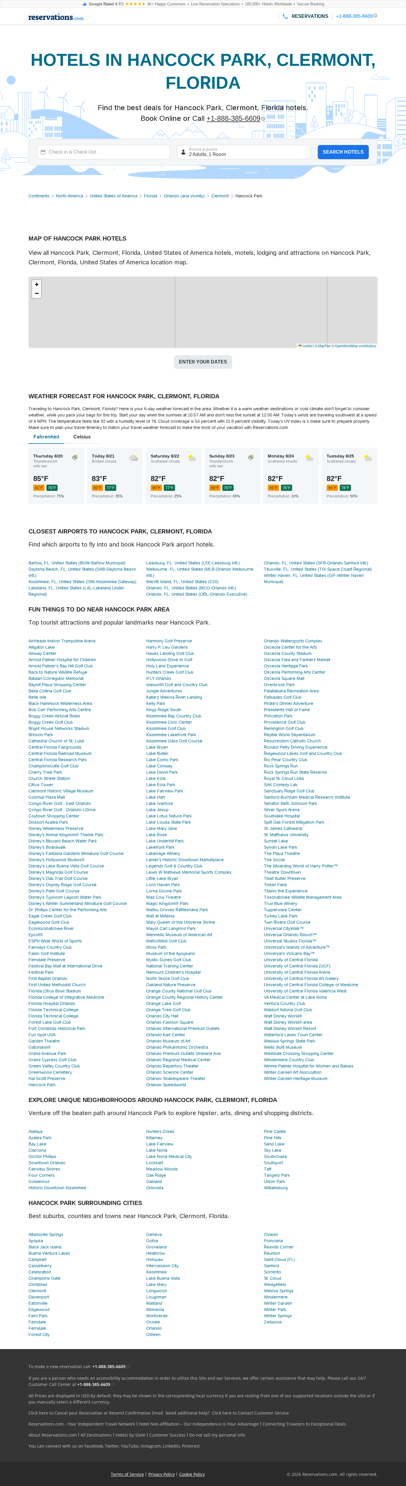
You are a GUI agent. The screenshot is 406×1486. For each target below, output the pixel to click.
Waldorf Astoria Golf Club (288, 1009)
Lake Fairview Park (164, 791)
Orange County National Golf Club (179, 991)
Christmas (38, 1284)
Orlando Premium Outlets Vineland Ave (183, 1053)
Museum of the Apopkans (170, 953)
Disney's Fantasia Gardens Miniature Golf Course (76, 853)
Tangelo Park (277, 1175)
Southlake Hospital (282, 816)
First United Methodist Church (57, 984)
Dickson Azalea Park (48, 822)
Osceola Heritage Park (286, 666)
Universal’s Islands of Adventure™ (297, 947)
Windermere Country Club (289, 1059)
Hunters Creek (160, 1131)
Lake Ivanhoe (159, 803)
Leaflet (307, 345)
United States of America (113, 195)
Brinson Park (41, 734)
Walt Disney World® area (288, 1022)
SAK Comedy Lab (281, 784)
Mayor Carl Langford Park (171, 928)
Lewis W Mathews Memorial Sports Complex (189, 872)
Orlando (154, 1328)
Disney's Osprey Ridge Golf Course (63, 884)
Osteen (153, 1334)
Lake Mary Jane (161, 828)
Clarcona (37, 1150)
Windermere (276, 1297)
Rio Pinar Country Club (285, 759)
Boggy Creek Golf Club (51, 722)
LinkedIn (171, 1446)
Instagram (151, 1446)
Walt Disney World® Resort (290, 1028)
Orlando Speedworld (166, 1084)
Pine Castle (275, 1131)
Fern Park (38, 1315)
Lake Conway (159, 766)
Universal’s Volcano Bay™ (289, 953)
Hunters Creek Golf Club (169, 672)
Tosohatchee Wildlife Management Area (303, 897)
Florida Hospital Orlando (52, 1003)
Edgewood (39, 1309)
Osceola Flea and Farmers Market (297, 659)
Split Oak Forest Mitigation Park (294, 822)
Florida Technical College (53, 1009)
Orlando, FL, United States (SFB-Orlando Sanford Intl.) (316, 563)
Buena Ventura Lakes (49, 1253)
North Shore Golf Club (167, 978)
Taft (267, 1169)
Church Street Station (49, 778)
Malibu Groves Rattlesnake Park (177, 909)
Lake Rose (156, 834)
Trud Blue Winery (280, 903)
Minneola (155, 1309)
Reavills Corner (279, 1247)
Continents (39, 195)
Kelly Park (155, 703)
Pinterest (191, 1446)
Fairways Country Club (50, 947)
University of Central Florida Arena (297, 972)
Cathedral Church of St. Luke (56, 741)
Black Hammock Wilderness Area (60, 703)
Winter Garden (278, 1303)
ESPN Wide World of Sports (55, 941)
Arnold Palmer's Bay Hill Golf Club (61, 666)
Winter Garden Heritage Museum (296, 1078)
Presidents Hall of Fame (287, 709)
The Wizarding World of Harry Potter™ (301, 866)
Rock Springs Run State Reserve (295, 772)
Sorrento (272, 1272)
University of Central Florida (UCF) (297, 966)
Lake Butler (157, 753)
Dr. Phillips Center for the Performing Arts (68, 909)
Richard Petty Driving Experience (296, 747)
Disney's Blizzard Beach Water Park (63, 841)
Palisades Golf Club (282, 697)
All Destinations (96, 1435)
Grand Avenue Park (47, 1053)
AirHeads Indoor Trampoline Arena (62, 641)
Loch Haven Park (163, 884)
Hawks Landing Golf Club (170, 653)
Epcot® (36, 934)
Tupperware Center (283, 909)
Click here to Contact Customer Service (250, 1413)
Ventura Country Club (284, 1003)
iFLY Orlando (158, 678)
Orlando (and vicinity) (184, 195)
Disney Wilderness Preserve (56, 828)
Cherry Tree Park (45, 772)
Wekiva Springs (279, 1290)
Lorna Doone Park (164, 891)
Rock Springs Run (281, 766)
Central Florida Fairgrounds (55, 747)
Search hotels (343, 151)
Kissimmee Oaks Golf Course (174, 741)
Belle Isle (37, 697)
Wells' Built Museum (283, 1047)
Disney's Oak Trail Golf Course (58, 878)
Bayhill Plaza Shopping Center (57, 684)
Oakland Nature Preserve (171, 984)
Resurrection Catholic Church (292, 741)
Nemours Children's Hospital (173, 972)
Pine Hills (272, 1137)
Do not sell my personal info (217, 1435)
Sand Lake (274, 1144)
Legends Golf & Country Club (174, 866)
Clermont (220, 195)
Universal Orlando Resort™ (290, 934)
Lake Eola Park (160, 784)
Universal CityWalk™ (284, 928)
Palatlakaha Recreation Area (291, 691)
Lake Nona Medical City (169, 1156)
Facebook (93, 1446)
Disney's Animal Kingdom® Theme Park (66, 834)
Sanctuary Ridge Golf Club (289, 791)
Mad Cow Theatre (163, 897)
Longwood (156, 1290)
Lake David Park (162, 772)
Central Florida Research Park (58, 759)
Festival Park (41, 972)
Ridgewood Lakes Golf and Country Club (303, 753)
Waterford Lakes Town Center (293, 1034)
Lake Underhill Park (165, 841)
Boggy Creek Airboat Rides (54, 716)
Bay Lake (37, 1144)
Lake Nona (156, 1150)
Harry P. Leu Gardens (167, 647)
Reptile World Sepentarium (289, 734)
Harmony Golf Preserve (169, 641)
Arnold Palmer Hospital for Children (62, 659)
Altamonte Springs (46, 1234)
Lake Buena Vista (163, 1278)
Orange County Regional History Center (184, 997)
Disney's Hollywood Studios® (56, 859)
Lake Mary (156, 1284)
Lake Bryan (157, 747)
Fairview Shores (44, 1169)
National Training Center (169, 966)
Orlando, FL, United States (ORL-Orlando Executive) (196, 594)
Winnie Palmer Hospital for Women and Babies (308, 1066)
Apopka (36, 1240)
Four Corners (42, 1175)
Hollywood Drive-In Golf (169, 659)
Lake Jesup (157, 809)
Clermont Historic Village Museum (61, 791)
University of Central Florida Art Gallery (301, 978)
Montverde (157, 1315)
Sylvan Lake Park (280, 847)
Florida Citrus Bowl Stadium (55, 991)
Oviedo (271, 1234)
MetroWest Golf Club (166, 941)
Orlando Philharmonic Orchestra (177, 1047)
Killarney (154, 1137)
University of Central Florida (291, 959)
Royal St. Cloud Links (284, 778)
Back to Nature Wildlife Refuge (58, 672)
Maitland (154, 1303)
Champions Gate (45, 1278)
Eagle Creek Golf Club (50, 916)
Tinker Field (275, 884)
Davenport (39, 1297)
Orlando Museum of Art (168, 1041)
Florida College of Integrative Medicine (66, 997)
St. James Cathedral (283, 828)
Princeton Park (278, 716)
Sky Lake (272, 1150)
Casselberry (40, 1265)
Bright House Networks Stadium (59, 728)
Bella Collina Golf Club (50, 691)
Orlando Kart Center (165, 1034)
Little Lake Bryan (162, 878)
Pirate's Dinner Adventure (288, 703)
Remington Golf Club (283, 728)
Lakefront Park (160, 847)
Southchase (275, 1156)
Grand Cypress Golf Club (52, 1059)
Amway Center (42, 653)
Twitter (112, 1446)
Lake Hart (155, 797)
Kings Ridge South (163, 709)
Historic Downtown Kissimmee (57, 1187)
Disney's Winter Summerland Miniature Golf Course (78, 903)
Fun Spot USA (42, 1034)
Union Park (274, 1181)
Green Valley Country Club (54, 1066)
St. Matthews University (286, 834)
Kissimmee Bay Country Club (173, 716)
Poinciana (273, 1240)
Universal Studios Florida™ (290, 941)
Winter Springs (278, 1315)
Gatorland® (40, 1047)
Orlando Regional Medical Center (178, 1059)
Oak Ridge (156, 1175)
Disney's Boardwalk (47, 847)
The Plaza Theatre (282, 853)
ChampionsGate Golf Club (53, 766)
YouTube (130, 1446)
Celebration (40, 1272)
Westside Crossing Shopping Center (299, 1053)
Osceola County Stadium (287, 653)
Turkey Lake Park (281, 916)
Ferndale (37, 1322)
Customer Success (167, 1435)
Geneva (154, 1234)
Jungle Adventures (164, 691)
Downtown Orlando (47, 1162)
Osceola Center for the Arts (290, 647)
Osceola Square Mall (284, 678)
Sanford (271, 1265)
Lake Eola (156, 778)
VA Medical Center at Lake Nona (295, 997)
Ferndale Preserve (47, 959)
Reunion (272, 1253)
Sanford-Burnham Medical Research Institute (307, 797)
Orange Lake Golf (163, 1003)
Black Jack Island (45, 1247)
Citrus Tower (41, 784)
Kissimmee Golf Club (166, 728)
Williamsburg (276, 1187)
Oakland (154, 1181)
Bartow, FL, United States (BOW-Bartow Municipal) (77, 563)
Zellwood (273, 1322)
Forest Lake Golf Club (50, 1022)
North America (69, 195)
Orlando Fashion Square (169, 1022)
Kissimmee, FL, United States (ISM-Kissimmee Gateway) (82, 581)
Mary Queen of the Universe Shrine (180, 922)
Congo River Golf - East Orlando (60, 803)
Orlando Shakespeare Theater (175, 1078)
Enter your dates (203, 361)
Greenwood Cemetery (50, 1072)
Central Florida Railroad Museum (60, 753)
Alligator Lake (42, 647)
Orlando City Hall (162, 1016)
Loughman (156, 1297)
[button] (36, 284)
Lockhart (154, 1162)
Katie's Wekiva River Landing (174, 697)
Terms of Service (127, 1474)
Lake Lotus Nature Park (169, 816)
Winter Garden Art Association (293, 1072)
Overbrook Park (279, 684)
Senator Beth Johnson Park (290, 803)
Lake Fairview (159, 1144)
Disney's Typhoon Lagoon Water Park (65, 897)
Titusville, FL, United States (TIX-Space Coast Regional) (318, 569)
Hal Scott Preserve (47, 1078)
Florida (150, 195)
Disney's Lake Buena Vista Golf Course (66, 866)
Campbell (37, 1259)
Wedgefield (275, 1284)
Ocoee (153, 1322)
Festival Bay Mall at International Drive (66, 966)
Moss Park (156, 947)
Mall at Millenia (160, 916)
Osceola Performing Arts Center (294, 672)
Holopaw (154, 1259)
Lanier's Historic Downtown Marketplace (185, 859)
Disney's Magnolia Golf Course (58, 872)
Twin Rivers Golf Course (287, 922)
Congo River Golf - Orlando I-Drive (62, 809)
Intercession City (162, 1265)
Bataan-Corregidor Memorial (56, 678)
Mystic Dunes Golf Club (168, 959)
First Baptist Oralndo (48, 978)
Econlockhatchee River (51, 928)
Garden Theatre (44, 1041)
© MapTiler (323, 345)
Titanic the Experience (286, 891)
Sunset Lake (276, 841)
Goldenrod (39, 1181)
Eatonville (38, 1303)
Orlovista (154, 1187)
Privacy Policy (161, 1474)
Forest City (39, 1334)
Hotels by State (130, 1435)
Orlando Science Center (169, 1072)
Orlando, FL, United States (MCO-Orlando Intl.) (191, 588)
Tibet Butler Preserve (285, 878)
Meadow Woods (162, 1169)
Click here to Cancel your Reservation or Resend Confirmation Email (96, 1413)
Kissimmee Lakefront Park (171, 734)
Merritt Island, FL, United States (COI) (182, 581)
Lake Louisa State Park (168, 822)
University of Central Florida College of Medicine (311, 984)
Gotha (152, 1240)
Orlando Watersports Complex (293, 641)
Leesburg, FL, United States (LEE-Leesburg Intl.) (193, 563)
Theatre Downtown (282, 872)
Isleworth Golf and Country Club (176, 684)
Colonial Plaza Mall (47, 797)
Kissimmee (156, 1272)
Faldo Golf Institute (47, 953)
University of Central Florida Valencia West (305, 991)
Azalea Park (40, 1137)
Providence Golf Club (285, 722)
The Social (274, 859)
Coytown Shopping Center (54, 816)
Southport (273, 1162)
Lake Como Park (162, 759)
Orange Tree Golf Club (168, 1009)
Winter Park (275, 1309)
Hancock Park (42, 1084)
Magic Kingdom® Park (167, 903)
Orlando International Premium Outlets (183, 1028)
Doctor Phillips (42, 1156)
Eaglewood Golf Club (49, 922)
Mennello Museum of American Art (179, 934)
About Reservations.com (53, 1435)
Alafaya (36, 1131)
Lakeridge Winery (163, 853)
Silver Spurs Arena (282, 809)
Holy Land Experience (167, 666)
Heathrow (155, 1253)
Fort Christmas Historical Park (57, 1028)
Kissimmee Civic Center (169, 722)
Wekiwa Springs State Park (289, 1041)
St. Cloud (272, 1278)
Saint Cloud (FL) (279, 1259)
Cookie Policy (192, 1474)
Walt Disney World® (283, 1016)
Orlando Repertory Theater (172, 1066)
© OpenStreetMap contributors (354, 345)
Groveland (156, 1247)
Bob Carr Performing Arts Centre (60, 709)
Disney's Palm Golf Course (54, 891)
